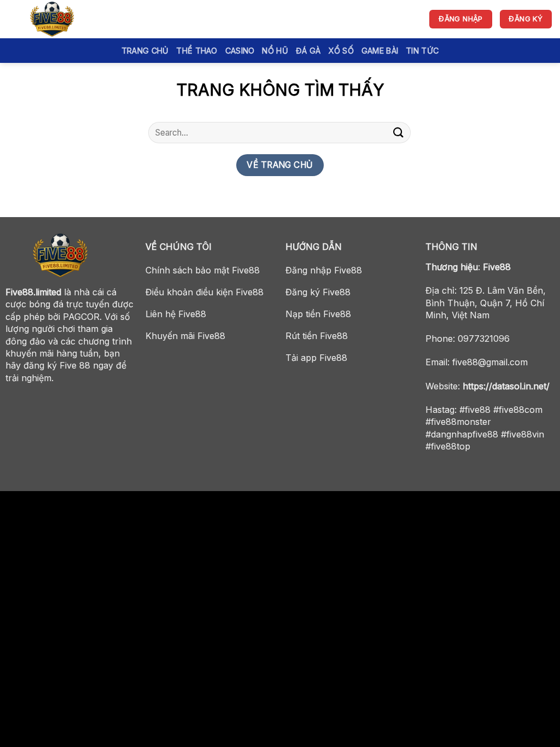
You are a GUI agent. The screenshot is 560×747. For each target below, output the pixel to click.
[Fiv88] (63, 19)
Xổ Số (340, 50)
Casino (240, 50)
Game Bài (379, 50)
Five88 (497, 266)
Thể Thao (196, 50)
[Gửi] (399, 132)
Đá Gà (308, 50)
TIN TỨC (422, 50)
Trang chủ (145, 50)
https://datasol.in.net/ (506, 386)
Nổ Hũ (275, 50)
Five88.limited (33, 292)
